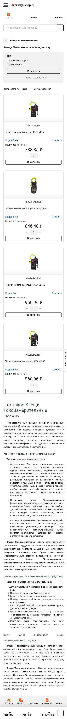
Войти (34, 17)
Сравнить (8, 715)
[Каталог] (5, 5)
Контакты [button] (8, 17)
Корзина (59, 17)
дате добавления (42, 89)
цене (25, 89)
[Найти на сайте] (60, 27)
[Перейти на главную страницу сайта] (25, 5)
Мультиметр (18, 64)
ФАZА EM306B (34, 202)
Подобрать (33, 71)
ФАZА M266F (33, 354)
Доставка (33, 703)
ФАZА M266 (33, 125)
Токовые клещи (19, 60)
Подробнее (11, 140)
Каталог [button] (9, 703)
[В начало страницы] (61, 713)
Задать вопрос (65, 359)
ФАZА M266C (33, 278)
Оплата (21, 703)
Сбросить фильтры (35, 77)
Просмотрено (47, 715)
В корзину (33, 162)
